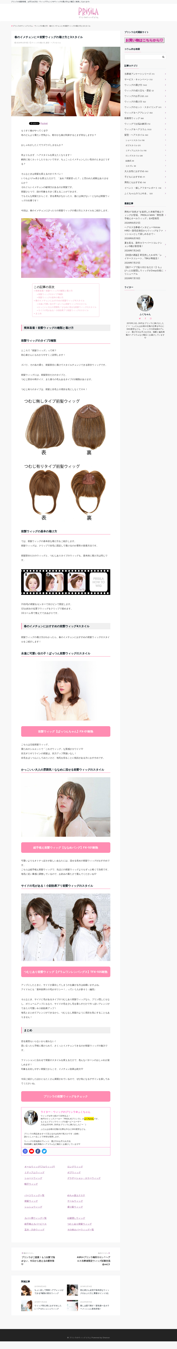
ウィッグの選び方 (135, 85)
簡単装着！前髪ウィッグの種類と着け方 (54, 290)
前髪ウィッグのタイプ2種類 (50, 294)
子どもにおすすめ (134, 176)
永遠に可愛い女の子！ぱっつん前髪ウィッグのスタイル (62, 304)
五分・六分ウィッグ (34, 1229)
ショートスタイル (135, 140)
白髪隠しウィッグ (76, 1218)
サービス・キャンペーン (138, 79)
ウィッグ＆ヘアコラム (137, 129)
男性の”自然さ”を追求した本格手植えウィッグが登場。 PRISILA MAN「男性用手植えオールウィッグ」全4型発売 (144, 215)
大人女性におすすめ (136, 171)
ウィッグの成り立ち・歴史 (139, 90)
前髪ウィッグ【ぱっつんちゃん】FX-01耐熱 (65, 731)
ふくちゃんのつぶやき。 (138, 193)
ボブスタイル (133, 145)
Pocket (44, 123)
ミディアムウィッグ (34, 1172)
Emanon (106, 1338)
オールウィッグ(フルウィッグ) (39, 1166)
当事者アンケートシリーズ (139, 73)
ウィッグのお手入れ (136, 96)
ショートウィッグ (33, 1178)
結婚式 (130, 161)
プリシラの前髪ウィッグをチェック (66, 1096)
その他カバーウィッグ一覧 (80, 1229)
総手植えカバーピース (35, 1223)
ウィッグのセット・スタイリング (142, 107)
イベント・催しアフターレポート (142, 187)
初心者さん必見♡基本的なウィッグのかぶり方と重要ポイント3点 (94, 1291)
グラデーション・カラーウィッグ (84, 1178)
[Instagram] (25, 1151)
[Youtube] (31, 1151)
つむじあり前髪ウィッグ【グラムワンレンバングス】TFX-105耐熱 (65, 971)
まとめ (38, 313)
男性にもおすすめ (135, 182)
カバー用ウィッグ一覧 (35, 1218)
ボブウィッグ (74, 1172)
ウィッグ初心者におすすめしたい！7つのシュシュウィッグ (48, 1307)
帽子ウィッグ (31, 1184)
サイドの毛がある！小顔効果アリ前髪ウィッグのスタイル (63, 310)
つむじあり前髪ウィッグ (79, 1223)
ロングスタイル (134, 155)
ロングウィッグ (75, 1166)
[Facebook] (37, 1151)
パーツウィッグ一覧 (34, 1195)
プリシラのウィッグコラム (80, 1338)
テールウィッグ (75, 1201)
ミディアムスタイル (136, 150)
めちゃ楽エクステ (76, 1195)
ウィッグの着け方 (38, 43)
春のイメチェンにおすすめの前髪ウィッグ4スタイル (59, 300)
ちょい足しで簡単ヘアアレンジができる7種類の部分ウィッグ (48, 1291)
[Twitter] (44, 1151)
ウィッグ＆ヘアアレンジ (138, 112)
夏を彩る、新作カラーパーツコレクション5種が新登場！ (143, 244)
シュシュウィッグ (33, 1206)
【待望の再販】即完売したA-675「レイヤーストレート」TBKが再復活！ (143, 257)
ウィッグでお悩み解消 (137, 123)
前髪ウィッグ (31, 1201)
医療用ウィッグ (134, 118)
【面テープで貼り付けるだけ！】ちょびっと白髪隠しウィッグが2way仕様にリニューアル (143, 270)
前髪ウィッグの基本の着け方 (50, 297)
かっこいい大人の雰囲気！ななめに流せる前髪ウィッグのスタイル (67, 307)
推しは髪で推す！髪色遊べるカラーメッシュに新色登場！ (94, 1307)
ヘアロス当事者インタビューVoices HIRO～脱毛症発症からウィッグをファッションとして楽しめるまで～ (143, 230)
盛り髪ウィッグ (75, 1206)
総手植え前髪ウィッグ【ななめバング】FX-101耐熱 (65, 847)
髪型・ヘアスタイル (53, 43)
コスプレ (131, 166)
